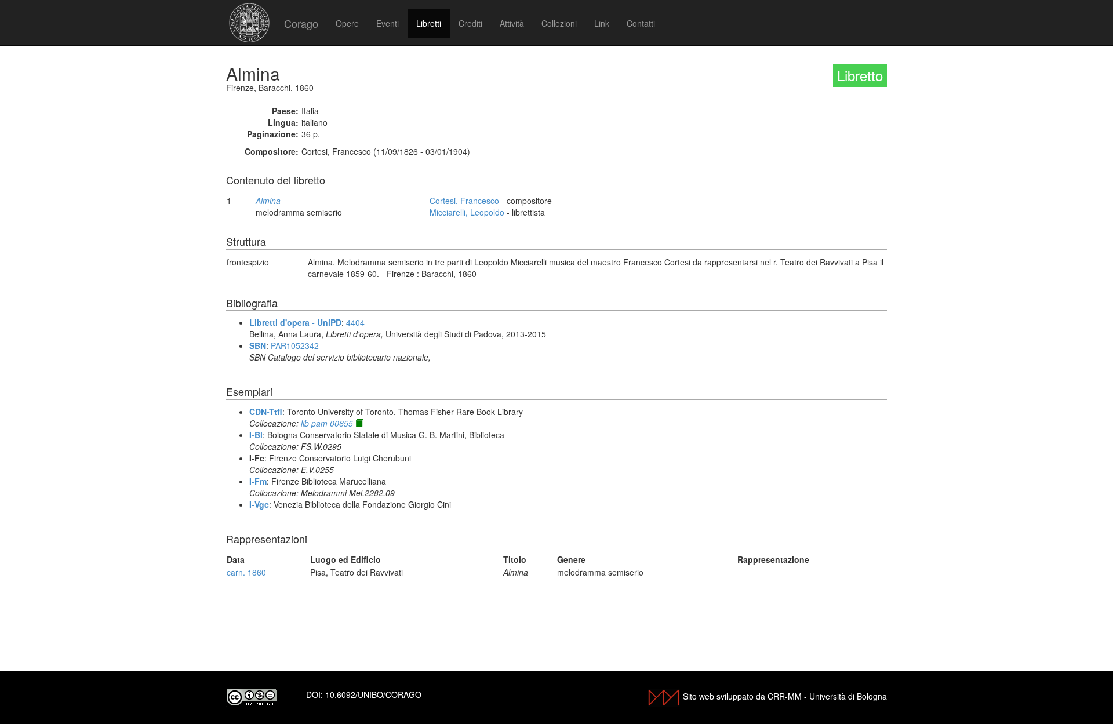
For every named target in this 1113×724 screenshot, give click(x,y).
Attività (512, 23)
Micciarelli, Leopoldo (467, 212)
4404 (355, 322)
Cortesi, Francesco (464, 200)
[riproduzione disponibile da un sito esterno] (359, 423)
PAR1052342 (295, 345)
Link (601, 23)
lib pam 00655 (327, 423)
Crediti (470, 23)
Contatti (641, 23)
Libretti (428, 23)
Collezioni (559, 23)
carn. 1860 (246, 572)
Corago (301, 23)
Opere (347, 23)
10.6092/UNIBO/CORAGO (373, 694)
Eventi (387, 23)
